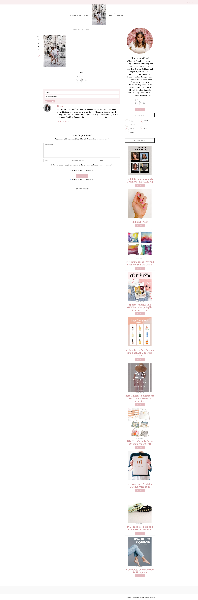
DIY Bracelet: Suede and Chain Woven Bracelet (140, 528)
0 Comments (87, 29)
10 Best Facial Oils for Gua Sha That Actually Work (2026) (140, 353)
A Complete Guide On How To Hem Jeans (140, 571)
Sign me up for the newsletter (82, 170)
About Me (4, 2)
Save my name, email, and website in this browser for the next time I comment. (82, 165)
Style (86, 14)
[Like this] (38, 56)
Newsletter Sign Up (21, 2)
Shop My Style (11, 2)
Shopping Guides (75, 14)
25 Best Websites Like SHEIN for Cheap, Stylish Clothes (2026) (140, 307)
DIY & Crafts (139, 259)
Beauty (111, 14)
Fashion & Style (140, 301)
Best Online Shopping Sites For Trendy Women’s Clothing (139, 398)
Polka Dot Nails (140, 221)
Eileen (60, 106)
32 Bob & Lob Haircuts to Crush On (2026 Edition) (139, 180)
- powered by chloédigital (149, 597)
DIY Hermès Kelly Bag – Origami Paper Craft (140, 442)
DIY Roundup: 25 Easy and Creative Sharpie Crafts (140, 263)
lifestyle (119, 14)
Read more (140, 185)
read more (140, 109)
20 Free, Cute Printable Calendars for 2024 (140, 485)
